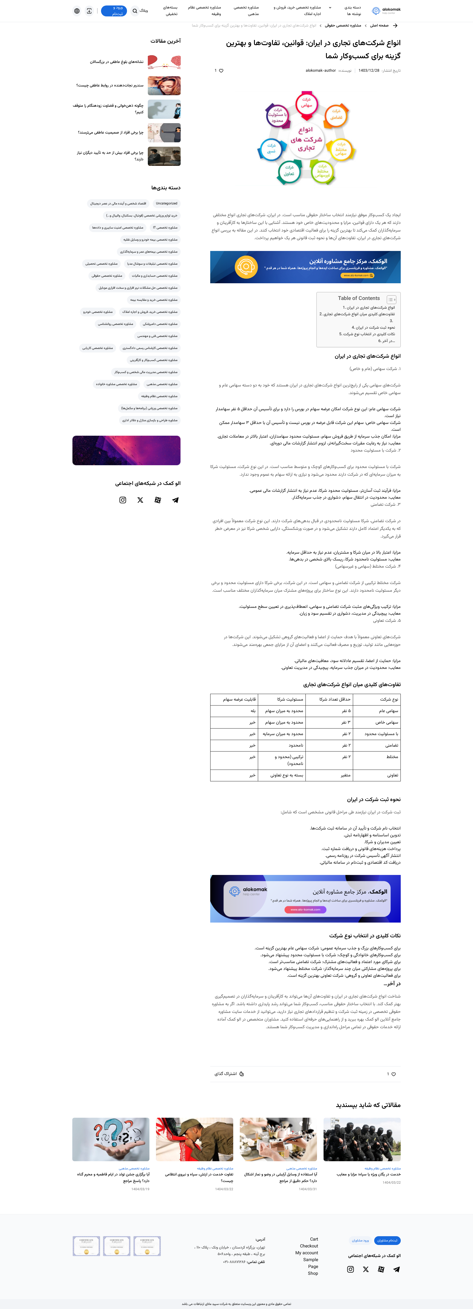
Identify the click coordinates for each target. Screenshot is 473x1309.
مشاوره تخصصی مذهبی (246, 11)
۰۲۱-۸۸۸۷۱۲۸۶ (234, 1262)
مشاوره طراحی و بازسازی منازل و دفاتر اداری (149, 420)
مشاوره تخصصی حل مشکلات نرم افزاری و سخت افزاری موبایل (138, 287)
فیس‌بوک (240, 1038)
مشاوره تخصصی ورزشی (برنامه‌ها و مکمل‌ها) (149, 408)
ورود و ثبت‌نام (117, 10)
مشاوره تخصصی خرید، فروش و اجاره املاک (297, 11)
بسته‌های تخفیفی (170, 11)
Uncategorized (166, 203)
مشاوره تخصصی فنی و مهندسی (157, 336)
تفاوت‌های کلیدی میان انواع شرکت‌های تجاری (359, 314)
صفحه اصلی (379, 26)
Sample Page (310, 1263)
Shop (313, 1273)
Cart (314, 1239)
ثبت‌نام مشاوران (387, 1240)
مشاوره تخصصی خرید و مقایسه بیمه (153, 299)
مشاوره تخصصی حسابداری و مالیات (154, 275)
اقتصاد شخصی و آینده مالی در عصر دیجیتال (118, 203)
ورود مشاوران (360, 1240)
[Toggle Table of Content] (389, 299)
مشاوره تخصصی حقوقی (343, 26)
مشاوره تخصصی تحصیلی (101, 263)
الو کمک (234, 1019)
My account (306, 1253)
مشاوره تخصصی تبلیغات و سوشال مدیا (152, 263)
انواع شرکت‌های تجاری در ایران (371, 308)
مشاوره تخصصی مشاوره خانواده (116, 384)
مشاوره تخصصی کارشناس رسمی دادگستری (150, 348)
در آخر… (388, 341)
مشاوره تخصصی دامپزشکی (160, 324)
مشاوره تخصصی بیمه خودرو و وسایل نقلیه (150, 239)
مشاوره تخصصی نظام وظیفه (204, 11)
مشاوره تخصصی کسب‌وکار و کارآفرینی (153, 360)
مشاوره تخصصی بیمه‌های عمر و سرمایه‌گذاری (148, 251)
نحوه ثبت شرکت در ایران (375, 328)
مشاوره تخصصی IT (165, 227)
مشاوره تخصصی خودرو (98, 312)
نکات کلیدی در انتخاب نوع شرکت (369, 334)
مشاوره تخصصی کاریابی (97, 348)
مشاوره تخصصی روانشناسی (115, 324)
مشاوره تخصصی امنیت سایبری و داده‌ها (117, 227)
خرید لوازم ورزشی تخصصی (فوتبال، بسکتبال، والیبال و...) (141, 215)
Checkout (309, 1246)
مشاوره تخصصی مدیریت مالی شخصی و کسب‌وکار (145, 372)
